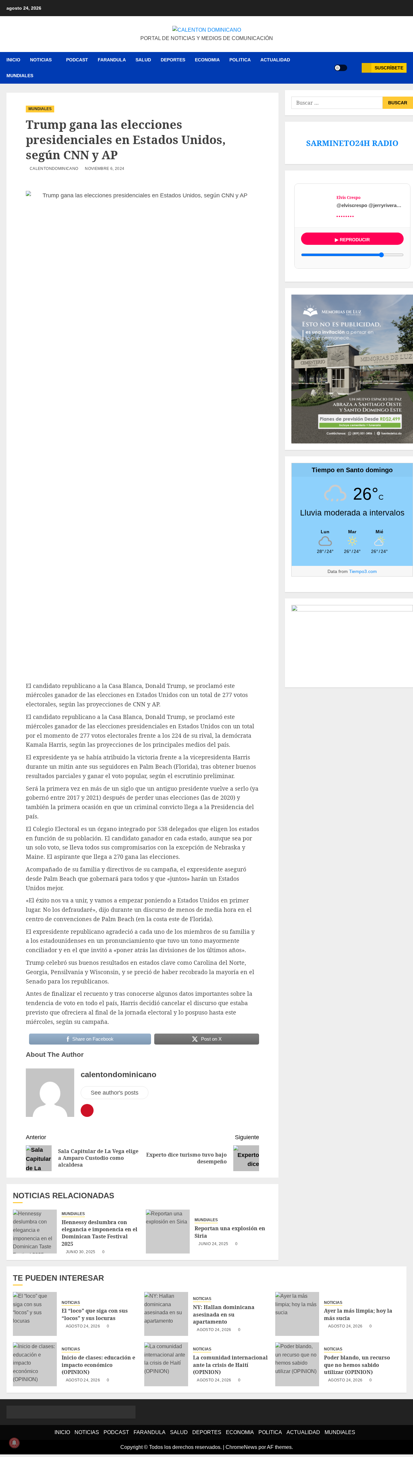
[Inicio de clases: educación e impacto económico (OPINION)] (35, 1364)
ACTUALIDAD (275, 59)
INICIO (13, 59)
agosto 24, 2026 (83, 1326)
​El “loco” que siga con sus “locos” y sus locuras (95, 1314)
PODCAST (77, 59)
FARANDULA (112, 59)
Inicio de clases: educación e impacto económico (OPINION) (98, 1365)
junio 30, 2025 (81, 1252)
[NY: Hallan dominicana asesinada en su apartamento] (166, 1314)
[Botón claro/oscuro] (340, 68)
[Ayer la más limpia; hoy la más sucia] (297, 1314)
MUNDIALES (19, 75)
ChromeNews (241, 1447)
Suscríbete (389, 67)
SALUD (143, 59)
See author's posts (114, 1092)
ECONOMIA (207, 59)
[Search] (354, 68)
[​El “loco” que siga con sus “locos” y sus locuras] (35, 1314)
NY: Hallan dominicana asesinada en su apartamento (224, 1314)
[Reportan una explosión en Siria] (168, 1232)
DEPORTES (173, 59)
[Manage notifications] (14, 1443)
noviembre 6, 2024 (104, 168)
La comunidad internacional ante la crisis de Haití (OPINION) (230, 1365)
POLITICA (240, 59)
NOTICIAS (41, 59)
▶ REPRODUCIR (352, 239)
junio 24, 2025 (213, 1244)
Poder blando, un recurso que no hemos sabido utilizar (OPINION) (357, 1365)
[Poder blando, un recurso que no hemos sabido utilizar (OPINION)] (297, 1364)
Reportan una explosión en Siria (230, 1232)
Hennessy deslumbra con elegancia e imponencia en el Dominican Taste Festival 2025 (99, 1233)
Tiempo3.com (363, 571)
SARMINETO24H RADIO (352, 143)
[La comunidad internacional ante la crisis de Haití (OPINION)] (166, 1364)
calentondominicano (54, 168)
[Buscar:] (336, 103)
